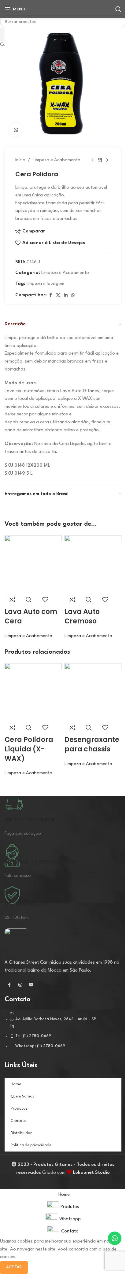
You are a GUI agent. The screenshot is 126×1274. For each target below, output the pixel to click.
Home (16, 1084)
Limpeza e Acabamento (28, 636)
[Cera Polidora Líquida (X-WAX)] (33, 691)
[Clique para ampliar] (16, 130)
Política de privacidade (31, 1145)
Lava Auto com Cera (31, 616)
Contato (19, 1121)
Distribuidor (21, 1133)
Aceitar (14, 1267)
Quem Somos (22, 1096)
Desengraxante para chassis (92, 744)
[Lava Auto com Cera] (33, 563)
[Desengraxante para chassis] (93, 691)
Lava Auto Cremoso (82, 616)
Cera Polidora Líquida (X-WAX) (29, 749)
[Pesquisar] (118, 9)
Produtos (19, 1109)
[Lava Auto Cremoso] (93, 563)
